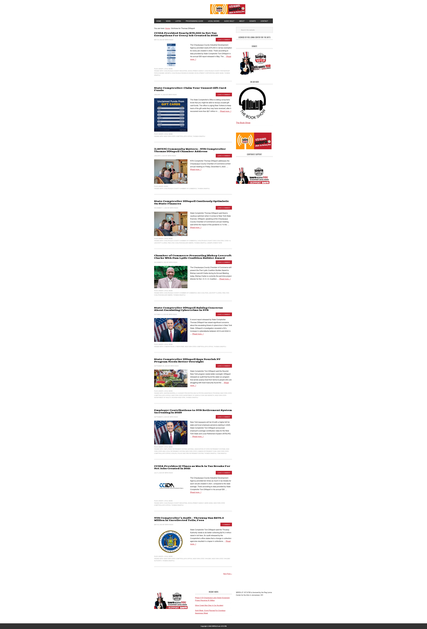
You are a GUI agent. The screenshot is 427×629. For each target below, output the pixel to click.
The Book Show (243, 122)
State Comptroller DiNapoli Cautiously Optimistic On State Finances (191, 202)
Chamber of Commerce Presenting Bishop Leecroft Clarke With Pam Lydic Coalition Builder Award (193, 256)
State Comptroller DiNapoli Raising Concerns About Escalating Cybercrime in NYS (188, 309)
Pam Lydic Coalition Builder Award (180, 243)
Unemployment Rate (214, 243)
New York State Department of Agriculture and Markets (192, 395)
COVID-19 (227, 240)
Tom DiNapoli (222, 453)
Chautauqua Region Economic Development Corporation (193, 73)
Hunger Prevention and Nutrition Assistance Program (199, 393)
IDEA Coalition (202, 293)
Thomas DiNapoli (199, 136)
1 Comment (226, 524)
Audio (166, 186)
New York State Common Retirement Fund (201, 451)
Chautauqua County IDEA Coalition (210, 240)
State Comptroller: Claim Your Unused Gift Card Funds (190, 89)
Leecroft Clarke (160, 243)
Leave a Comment (224, 40)
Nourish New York (178, 397)
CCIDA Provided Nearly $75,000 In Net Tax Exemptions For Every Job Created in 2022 (186, 34)
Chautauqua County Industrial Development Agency (184, 71)
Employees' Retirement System (175, 449)
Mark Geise (219, 73)
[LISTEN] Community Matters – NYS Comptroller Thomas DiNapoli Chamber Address (190, 150)
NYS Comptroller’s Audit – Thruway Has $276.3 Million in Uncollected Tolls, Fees (189, 519)
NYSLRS (174, 453)
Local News (168, 69)
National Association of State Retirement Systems (206, 449)
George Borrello (170, 393)
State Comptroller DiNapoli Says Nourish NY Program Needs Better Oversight (187, 360)
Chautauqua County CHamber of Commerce (180, 188)
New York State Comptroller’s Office (178, 136)
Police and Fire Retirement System (190, 453)
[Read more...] (225, 111)
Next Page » (227, 574)
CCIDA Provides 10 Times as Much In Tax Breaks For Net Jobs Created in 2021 (192, 467)
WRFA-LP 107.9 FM (177, 8)
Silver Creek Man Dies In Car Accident (209, 605)
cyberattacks (169, 346)
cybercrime (179, 346)
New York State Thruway (202, 558)
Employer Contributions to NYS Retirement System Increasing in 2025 (193, 411)
